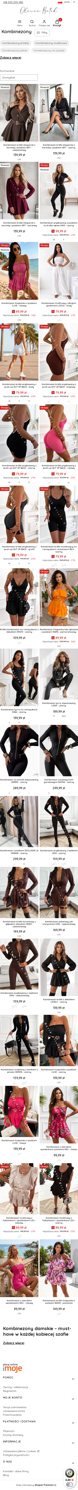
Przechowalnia (12, 1414)
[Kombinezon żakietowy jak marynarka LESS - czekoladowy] (59, 893)
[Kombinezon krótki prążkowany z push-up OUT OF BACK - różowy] (59, 433)
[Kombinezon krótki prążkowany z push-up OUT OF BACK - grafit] (19, 515)
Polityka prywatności (16, 1455)
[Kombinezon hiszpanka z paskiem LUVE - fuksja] (19, 1112)
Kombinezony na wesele (49, 50)
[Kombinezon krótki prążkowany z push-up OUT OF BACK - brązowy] (59, 352)
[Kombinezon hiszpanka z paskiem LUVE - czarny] (59, 1041)
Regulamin (9, 1391)
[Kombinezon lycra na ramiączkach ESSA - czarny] (19, 678)
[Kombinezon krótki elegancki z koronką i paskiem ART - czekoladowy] (19, 113)
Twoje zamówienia (14, 1407)
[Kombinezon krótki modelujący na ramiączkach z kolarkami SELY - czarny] (59, 515)
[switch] (69, 1484)
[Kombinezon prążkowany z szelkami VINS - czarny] (59, 822)
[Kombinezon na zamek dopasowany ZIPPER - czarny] (19, 751)
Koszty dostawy (13, 1435)
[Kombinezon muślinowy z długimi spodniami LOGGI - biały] (59, 271)
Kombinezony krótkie (15, 43)
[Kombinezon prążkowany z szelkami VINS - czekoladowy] (19, 964)
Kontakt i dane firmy (16, 1471)
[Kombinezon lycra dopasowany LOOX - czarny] (59, 675)
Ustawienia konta (14, 1411)
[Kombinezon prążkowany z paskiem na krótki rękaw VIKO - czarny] (59, 191)
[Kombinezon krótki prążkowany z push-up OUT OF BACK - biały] (19, 352)
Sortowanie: (7, 71)
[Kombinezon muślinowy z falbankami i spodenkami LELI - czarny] (59, 1189)
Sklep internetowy (35, 1485)
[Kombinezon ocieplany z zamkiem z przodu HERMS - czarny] (19, 1041)
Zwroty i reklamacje (15, 1387)
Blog (6, 1475)
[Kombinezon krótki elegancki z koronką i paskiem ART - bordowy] (19, 191)
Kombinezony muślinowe (51, 43)
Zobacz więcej (10, 57)
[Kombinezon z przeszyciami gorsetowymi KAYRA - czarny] (59, 751)
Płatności (9, 1431)
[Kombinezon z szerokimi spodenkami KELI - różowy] (19, 1268)
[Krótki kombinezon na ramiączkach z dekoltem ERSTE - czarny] (19, 597)
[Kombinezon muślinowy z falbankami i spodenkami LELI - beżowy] (19, 1189)
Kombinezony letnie (14, 50)
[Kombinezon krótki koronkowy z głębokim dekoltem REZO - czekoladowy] (19, 893)
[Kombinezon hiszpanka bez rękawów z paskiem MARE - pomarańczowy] (59, 597)
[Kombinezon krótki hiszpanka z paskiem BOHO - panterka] (59, 1268)
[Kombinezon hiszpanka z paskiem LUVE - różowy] (19, 271)
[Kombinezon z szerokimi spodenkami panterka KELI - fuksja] (59, 1115)
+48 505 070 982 (13, 2)
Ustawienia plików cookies (20, 1451)
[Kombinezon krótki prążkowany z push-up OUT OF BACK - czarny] (19, 433)
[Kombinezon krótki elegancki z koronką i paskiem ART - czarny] (59, 113)
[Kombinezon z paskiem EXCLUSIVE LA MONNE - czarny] (19, 822)
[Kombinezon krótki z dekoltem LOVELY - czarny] (59, 967)
